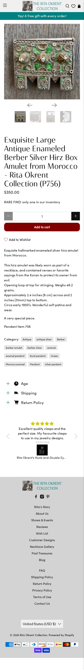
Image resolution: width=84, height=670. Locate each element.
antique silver (44, 339)
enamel (51, 347)
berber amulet (14, 347)
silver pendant (53, 364)
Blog (42, 560)
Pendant (35, 364)
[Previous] (30, 105)
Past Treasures (42, 553)
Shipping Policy (42, 577)
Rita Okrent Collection (33, 635)
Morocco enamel (15, 364)
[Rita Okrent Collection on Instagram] (42, 497)
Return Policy (42, 584)
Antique (27, 339)
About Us (42, 513)
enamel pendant (15, 355)
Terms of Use (42, 597)
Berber (61, 339)
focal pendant (38, 355)
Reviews (42, 527)
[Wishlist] (73, 6)
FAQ (42, 570)
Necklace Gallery (42, 546)
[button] (9, 436)
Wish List (42, 533)
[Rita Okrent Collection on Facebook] (36, 497)
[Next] (54, 105)
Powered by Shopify (61, 635)
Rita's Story (42, 507)
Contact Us (42, 603)
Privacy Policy (42, 590)
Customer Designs (42, 540)
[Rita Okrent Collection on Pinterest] (48, 497)
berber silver (35, 347)
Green (54, 355)
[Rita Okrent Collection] (42, 6)
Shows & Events (42, 520)
